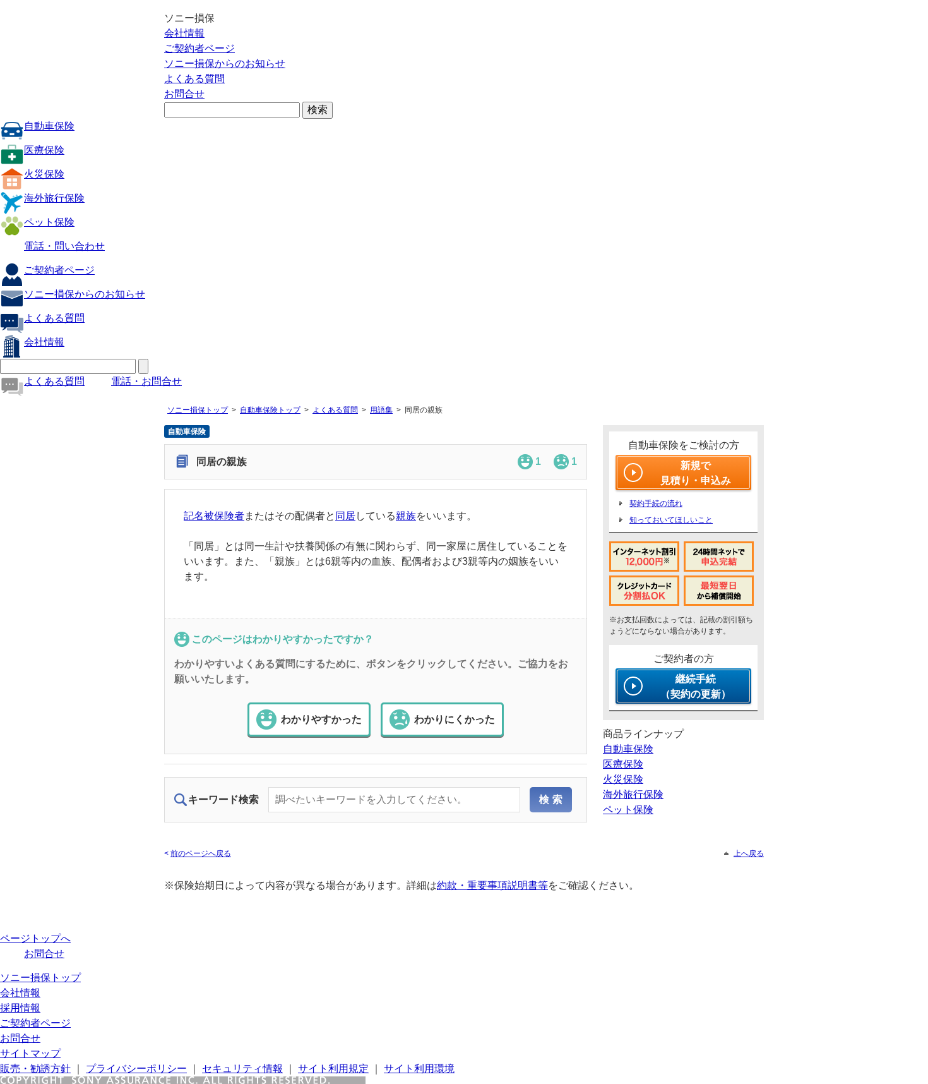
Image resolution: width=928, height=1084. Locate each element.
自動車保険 (49, 126)
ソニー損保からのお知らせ (224, 63)
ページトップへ (35, 938)
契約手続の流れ (655, 503)
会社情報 (184, 33)
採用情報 (20, 1008)
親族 (406, 515)
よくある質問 (194, 78)
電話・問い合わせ (64, 246)
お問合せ (184, 93)
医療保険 (44, 150)
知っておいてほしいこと (671, 519)
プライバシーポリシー (136, 1068)
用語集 (381, 410)
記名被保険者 (214, 515)
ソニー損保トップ (197, 410)
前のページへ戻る (200, 853)
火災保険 (44, 174)
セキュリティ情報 (242, 1068)
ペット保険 (49, 222)
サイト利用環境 (419, 1068)
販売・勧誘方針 (35, 1068)
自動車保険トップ (270, 410)
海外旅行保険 (54, 198)
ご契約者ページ (199, 48)
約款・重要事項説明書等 (492, 885)
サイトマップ (30, 1053)
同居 (345, 515)
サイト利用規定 (333, 1068)
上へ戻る (749, 853)
